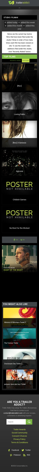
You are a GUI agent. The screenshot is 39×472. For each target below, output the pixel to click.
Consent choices (19, 436)
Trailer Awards (19, 429)
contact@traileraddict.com (12, 413)
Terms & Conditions (19, 442)
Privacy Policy (19, 439)
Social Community (19, 433)
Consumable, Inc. (22, 466)
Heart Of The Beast (13, 270)
